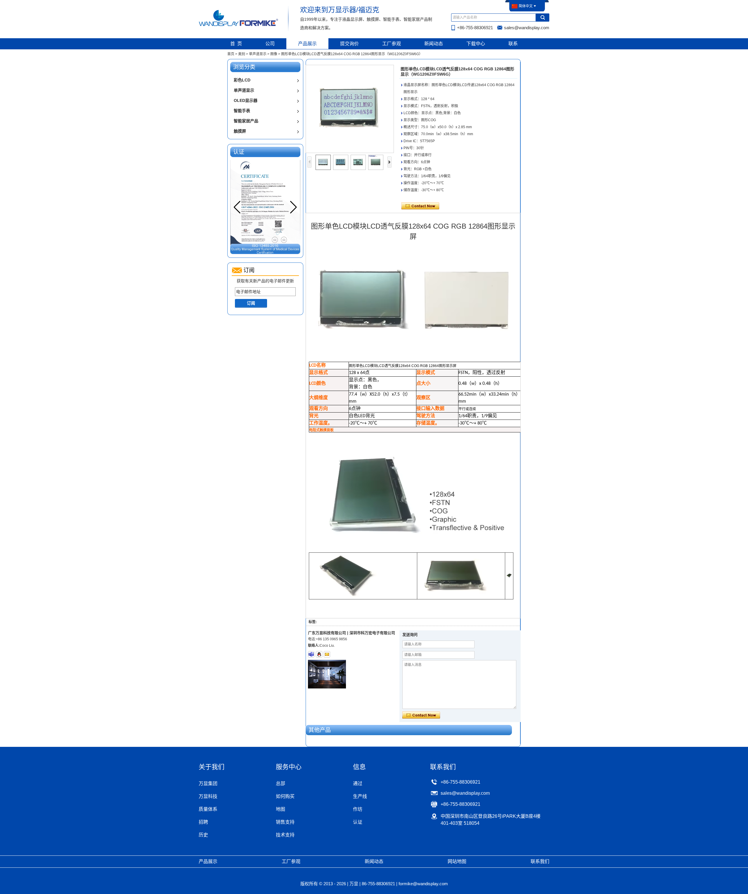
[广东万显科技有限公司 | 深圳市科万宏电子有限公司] (239, 26)
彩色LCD (242, 80)
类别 (241, 54)
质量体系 (208, 809)
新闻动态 (433, 43)
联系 (513, 43)
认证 (357, 822)
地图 (280, 809)
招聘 (203, 822)
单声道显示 (257, 54)
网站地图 (457, 861)
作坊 (357, 809)
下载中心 (475, 43)
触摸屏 (240, 131)
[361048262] (319, 654)
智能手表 (242, 110)
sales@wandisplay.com (526, 27)
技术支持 (285, 834)
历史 (203, 834)
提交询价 (349, 43)
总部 (280, 783)
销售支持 (285, 822)
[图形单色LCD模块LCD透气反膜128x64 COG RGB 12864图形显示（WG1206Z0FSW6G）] (350, 109)
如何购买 (285, 796)
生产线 (360, 796)
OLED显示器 (245, 100)
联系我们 (540, 861)
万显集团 (208, 783)
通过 (357, 783)
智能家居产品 (246, 121)
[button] (293, 207)
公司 (270, 43)
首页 (230, 54)
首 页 (236, 43)
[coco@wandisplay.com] (327, 654)
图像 (273, 54)
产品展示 (307, 43)
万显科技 (208, 796)
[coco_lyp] (311, 654)
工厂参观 (391, 43)
